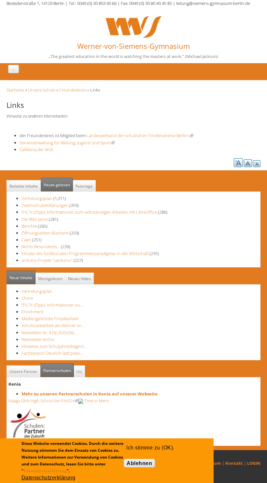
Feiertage (84, 186)
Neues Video (79, 278)
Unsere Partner (23, 371)
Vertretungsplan (36, 198)
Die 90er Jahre (34, 219)
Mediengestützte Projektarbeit (49, 318)
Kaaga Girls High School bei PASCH (43, 401)
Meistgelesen (50, 278)
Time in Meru (96, 401)
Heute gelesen (57, 185)
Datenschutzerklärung (45, 471)
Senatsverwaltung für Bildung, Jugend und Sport (67, 143)
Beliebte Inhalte (23, 186)
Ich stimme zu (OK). (150, 447)
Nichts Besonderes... (40, 246)
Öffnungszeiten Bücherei (45, 233)
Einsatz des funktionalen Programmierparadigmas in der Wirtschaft (84, 253)
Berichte (29, 226)
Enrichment (32, 312)
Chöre (27, 298)
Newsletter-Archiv (37, 339)
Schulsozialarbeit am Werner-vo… (53, 325)
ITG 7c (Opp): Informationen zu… (52, 305)
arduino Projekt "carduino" (47, 260)
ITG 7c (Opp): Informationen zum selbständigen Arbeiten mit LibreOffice (89, 212)
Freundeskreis (72, 90)
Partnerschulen (58, 370)
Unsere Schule (41, 90)
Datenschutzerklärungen (44, 205)
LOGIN (253, 463)
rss (79, 371)
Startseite (15, 90)
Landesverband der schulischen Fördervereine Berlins (140, 135)
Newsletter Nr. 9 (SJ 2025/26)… (49, 332)
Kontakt (234, 463)
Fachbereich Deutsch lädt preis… (52, 353)
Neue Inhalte (21, 277)
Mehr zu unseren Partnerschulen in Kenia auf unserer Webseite (89, 394)
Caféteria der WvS (36, 149)
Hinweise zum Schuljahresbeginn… (54, 346)
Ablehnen (139, 463)
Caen (26, 240)
